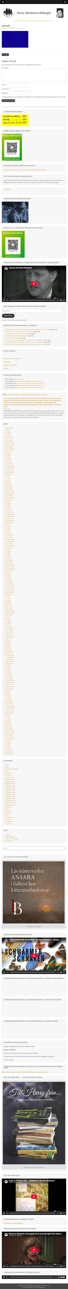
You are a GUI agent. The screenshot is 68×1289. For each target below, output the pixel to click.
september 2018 (10, 613)
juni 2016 (8, 668)
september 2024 (10, 472)
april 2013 (8, 747)
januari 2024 (8, 489)
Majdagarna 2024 (10, 796)
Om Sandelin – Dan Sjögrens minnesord (16, 333)
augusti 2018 (9, 615)
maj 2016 (8, 670)
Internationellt (9, 777)
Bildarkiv (6, 368)
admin (4, 28)
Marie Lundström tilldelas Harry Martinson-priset (29, 381)
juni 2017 (8, 642)
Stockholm (8, 819)
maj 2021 (8, 554)
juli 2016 (7, 665)
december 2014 (9, 705)
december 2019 (9, 585)
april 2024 (8, 482)
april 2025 (8, 459)
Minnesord (8, 807)
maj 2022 (8, 529)
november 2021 (9, 541)
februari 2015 (9, 701)
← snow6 (5, 54)
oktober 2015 (9, 684)
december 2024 (9, 466)
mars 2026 (8, 436)
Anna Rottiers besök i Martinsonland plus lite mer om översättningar (24, 342)
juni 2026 (8, 432)
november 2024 (9, 468)
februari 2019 (9, 606)
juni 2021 (8, 552)
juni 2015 (8, 693)
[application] (34, 284)
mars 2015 (8, 699)
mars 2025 (8, 461)
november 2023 (9, 493)
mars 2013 (8, 750)
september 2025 (10, 449)
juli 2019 (7, 596)
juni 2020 (8, 575)
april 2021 (8, 556)
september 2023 (10, 497)
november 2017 (9, 632)
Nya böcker (8, 811)
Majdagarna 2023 (10, 794)
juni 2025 (8, 455)
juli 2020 (7, 573)
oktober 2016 (9, 659)
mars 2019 (8, 604)
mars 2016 (8, 674)
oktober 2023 (9, 495)
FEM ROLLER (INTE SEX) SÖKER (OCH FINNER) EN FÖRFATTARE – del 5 (26, 329)
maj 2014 (8, 720)
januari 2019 (8, 609)
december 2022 (9, 514)
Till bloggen (7, 361)
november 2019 (9, 588)
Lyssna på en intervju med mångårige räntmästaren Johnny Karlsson (24, 340)
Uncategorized (9, 821)
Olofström (8, 813)
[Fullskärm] (64, 300)
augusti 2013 (9, 739)
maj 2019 (8, 600)
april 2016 (8, 672)
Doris (6, 771)
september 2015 (10, 686)
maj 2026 (8, 434)
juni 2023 (8, 503)
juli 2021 (7, 550)
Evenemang (8, 773)
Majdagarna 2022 (10, 792)
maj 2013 (8, 745)
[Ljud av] (61, 300)
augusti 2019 (9, 594)
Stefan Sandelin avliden (12, 338)
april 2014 (8, 722)
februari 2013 (9, 752)
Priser (7, 815)
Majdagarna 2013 (10, 779)
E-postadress (6, 89)
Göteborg (8, 775)
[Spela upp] (4, 300)
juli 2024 (7, 476)
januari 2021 (8, 562)
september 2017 (10, 636)
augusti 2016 (9, 663)
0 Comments (20, 28)
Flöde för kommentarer (11, 838)
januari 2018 (8, 630)
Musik (7, 809)
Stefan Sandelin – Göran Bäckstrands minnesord (19, 331)
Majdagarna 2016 (10, 786)
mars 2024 (8, 484)
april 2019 (8, 602)
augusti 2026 (9, 428)
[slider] (62, 1277)
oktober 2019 (9, 590)
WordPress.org (9, 840)
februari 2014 (9, 726)
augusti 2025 (9, 451)
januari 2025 (8, 463)
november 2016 (9, 657)
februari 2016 (9, 676)
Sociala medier (9, 817)
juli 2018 (7, 617)
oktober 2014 (9, 710)
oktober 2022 (9, 518)
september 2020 (10, 569)
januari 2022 (8, 537)
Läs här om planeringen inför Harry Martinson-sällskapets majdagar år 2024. (25, 169)
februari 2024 (9, 487)
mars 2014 (8, 724)
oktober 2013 (9, 735)
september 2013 (10, 737)
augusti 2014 (9, 714)
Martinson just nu (10, 805)
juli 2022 (7, 524)
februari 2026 (9, 438)
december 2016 (9, 655)
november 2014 (9, 707)
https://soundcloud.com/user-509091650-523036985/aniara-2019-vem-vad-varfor (25, 1072)
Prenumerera (8, 315)
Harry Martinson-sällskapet (33, 1285)
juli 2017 (7, 640)
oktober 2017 (9, 634)
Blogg (7, 767)
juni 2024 (8, 478)
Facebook (7, 189)
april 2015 (8, 697)
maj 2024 (8, 480)
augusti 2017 (9, 638)
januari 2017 (8, 653)
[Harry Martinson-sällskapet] (34, 12)
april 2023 (8, 508)
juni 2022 (8, 527)
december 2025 (9, 442)
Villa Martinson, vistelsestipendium (13, 1223)
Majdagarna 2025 (10, 798)
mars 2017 (8, 649)
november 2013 (9, 733)
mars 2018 (8, 625)
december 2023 (9, 491)
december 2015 (9, 680)
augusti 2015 (9, 689)
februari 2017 (9, 651)
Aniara (7, 765)
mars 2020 (8, 579)
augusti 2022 (9, 522)
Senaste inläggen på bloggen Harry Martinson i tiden (26, 394)
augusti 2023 (9, 499)
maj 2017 (8, 644)
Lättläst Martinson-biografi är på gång (15, 336)
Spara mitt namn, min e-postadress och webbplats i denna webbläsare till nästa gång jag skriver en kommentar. (34, 97)
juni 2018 (8, 619)
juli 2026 (7, 430)
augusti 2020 (9, 571)
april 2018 (8, 623)
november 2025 (9, 444)
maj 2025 (8, 457)
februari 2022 (9, 535)
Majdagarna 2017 (10, 788)
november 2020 (9, 567)
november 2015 (9, 682)
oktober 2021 (9, 543)
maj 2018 (8, 621)
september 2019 (10, 592)
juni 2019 (8, 598)
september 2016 (10, 661)
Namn (4, 84)
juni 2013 (8, 743)
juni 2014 (8, 718)
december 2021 (9, 539)
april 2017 (8, 646)
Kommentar (5, 67)
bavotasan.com (41, 1287)
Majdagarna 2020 (10, 790)
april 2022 (8, 531)
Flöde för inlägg (9, 836)
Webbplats (5, 93)
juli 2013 (7, 741)
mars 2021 (8, 558)
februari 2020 (9, 581)
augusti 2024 (9, 474)
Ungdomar (8, 823)
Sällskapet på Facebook (10, 365)
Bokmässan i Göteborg (11, 769)
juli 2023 (7, 501)
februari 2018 (9, 628)
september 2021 (10, 545)
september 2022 (10, 520)
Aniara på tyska (19, 379)
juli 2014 (7, 716)
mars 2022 (8, 533)
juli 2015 (7, 691)
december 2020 (9, 564)
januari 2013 (8, 754)
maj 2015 (8, 695)
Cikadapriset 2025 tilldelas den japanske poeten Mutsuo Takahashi (24, 344)
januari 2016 (8, 678)
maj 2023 (8, 505)
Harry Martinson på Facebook (12, 358)
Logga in (7, 834)
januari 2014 (8, 729)
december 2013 (9, 731)
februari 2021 (9, 560)
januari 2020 (8, 583)
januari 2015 (8, 703)
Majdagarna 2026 (10, 800)
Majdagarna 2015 (10, 783)
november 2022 (9, 516)
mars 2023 (8, 510)
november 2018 (9, 611)
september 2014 (10, 712)
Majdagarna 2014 (10, 781)
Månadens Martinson (11, 802)
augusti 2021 (9, 548)
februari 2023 (9, 512)
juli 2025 (7, 453)
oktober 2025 (9, 447)
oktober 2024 (9, 470)
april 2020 (8, 577)
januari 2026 (8, 440)
